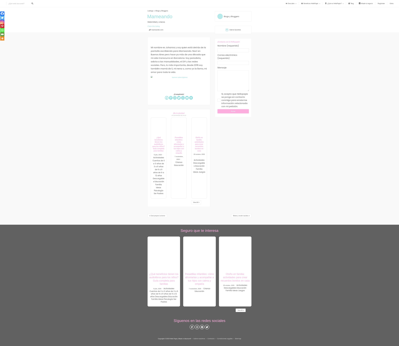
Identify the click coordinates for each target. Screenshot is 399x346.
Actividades (158, 157)
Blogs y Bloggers (161, 11)
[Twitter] (179, 98)
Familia (158, 184)
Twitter (207, 327)
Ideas (158, 187)
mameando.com (157, 30)
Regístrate (381, 3)
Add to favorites (235, 30)
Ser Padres (158, 193)
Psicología (158, 190)
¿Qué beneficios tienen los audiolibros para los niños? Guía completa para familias (158, 144)
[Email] (187, 98)
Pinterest (202, 327)
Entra (391, 3)
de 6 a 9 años (162, 294)
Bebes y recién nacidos (240, 215)
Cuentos (156, 160)
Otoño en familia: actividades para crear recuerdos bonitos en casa (199, 144)
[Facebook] (167, 98)
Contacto (211, 339)
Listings (150, 11)
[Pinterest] (171, 98)
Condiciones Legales (225, 339)
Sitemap (238, 339)
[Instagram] (175, 98)
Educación (159, 181)
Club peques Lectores (158, 215)
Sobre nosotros (199, 339)
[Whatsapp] (183, 98)
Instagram (197, 327)
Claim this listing (154, 26)
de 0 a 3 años (164, 291)
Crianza (178, 162)
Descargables (161, 296)
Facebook (192, 327)
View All (195, 202)
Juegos (202, 172)
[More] (191, 98)
